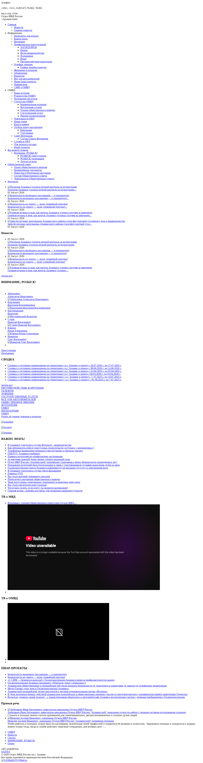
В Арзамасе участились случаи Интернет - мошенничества (39, 445)
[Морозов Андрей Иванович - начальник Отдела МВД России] (42, 718)
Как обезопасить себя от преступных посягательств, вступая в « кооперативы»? (51, 448)
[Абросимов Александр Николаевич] (28, 299)
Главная (12, 24)
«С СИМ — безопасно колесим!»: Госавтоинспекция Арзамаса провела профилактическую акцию (61, 680)
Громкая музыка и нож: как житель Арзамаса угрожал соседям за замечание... (50, 215)
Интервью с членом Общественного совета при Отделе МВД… (42, 503)
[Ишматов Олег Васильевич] (24, 342)
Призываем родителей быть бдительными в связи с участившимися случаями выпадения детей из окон (64, 465)
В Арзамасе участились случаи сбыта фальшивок (34, 470)
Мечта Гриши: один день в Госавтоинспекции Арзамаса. (38, 688)
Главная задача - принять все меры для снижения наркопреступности (45, 490)
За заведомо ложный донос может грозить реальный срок (39, 459)
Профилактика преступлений (30, 44)
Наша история (21, 93)
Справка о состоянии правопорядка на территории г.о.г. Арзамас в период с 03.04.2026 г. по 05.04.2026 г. (64, 371)
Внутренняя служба (31, 107)
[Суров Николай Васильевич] (24, 325)
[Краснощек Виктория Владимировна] (29, 308)
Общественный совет (19, 164)
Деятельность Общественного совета (34, 178)
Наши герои (20, 121)
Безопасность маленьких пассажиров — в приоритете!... (38, 198)
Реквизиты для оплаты (26, 36)
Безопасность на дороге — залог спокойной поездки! (36, 262)
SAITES (5, 751)
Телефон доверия (23, 64)
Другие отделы (28, 161)
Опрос (11, 743)
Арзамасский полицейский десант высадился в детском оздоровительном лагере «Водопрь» (58, 691)
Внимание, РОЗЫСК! (26, 153)
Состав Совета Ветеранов (34, 138)
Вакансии (19, 76)
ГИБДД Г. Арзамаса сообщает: (24, 453)
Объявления (20, 73)
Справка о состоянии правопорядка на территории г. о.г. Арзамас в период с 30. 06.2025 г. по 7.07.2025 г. (64, 379)
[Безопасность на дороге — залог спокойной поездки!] (38, 204)
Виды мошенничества (32, 53)
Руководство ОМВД (25, 96)
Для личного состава (25, 144)
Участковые (26, 133)
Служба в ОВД (22, 141)
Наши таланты (22, 147)
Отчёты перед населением (28, 127)
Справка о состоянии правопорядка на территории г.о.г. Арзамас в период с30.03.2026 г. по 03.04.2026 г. (64, 374)
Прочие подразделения (32, 115)
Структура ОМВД (23, 101)
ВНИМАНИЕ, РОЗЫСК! (21, 740)
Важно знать (21, 38)
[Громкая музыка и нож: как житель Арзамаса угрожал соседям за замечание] (50, 212)
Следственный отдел (31, 113)
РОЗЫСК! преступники (33, 155)
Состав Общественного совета (30, 175)
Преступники (8, 350)
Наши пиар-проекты (25, 81)
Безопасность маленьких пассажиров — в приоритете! (37, 253)
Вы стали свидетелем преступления (27, 485)
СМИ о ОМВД (22, 87)
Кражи (24, 50)
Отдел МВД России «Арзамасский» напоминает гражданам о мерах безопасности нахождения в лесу (62, 462)
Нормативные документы (28, 170)
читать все (7, 275)
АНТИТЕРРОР (28, 47)
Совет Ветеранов (23, 135)
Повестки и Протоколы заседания (32, 173)
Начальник (26, 130)
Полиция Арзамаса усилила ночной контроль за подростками (41, 244)
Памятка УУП (15, 473)
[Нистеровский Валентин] (22, 316)
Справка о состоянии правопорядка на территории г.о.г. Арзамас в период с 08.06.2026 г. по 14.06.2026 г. (64, 368)
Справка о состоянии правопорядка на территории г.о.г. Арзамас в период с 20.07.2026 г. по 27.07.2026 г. (64, 365)
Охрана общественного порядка (37, 110)
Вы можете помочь (18, 150)
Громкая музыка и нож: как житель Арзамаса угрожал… (38, 270)
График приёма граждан (33, 67)
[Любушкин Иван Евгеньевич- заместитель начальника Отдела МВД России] (50, 709)
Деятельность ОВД (24, 118)
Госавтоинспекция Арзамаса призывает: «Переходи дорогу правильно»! (47, 682)
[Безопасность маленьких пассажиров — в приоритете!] (38, 195)
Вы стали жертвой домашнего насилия (29, 476)
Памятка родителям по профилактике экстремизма (35, 456)
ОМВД (11, 732)
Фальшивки (26, 56)
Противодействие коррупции (36, 61)
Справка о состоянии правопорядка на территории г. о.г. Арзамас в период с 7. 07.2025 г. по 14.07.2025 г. (64, 376)
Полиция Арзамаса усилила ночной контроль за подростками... (42, 189)
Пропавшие (7, 353)
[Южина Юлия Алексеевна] (23, 333)
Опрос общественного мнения (30, 167)
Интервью (19, 41)
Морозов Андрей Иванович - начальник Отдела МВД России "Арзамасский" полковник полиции (61, 721)
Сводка (12, 737)
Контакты (13, 181)
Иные (23, 58)
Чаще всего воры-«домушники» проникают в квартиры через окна (44, 482)
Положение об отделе (25, 98)
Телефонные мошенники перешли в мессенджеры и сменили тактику (45, 450)
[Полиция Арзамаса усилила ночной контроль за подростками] (42, 187)
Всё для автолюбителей (26, 78)
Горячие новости (23, 30)
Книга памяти (21, 124)
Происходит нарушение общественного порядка (34, 479)
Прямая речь (20, 84)
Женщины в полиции (25, 70)
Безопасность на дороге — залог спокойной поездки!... (37, 206)
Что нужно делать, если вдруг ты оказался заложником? (38, 487)
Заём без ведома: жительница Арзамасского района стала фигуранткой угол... (50, 224)
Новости (18, 27)
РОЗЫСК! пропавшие (32, 158)
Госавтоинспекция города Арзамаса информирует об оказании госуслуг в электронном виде (58, 467)
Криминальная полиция (33, 104)
